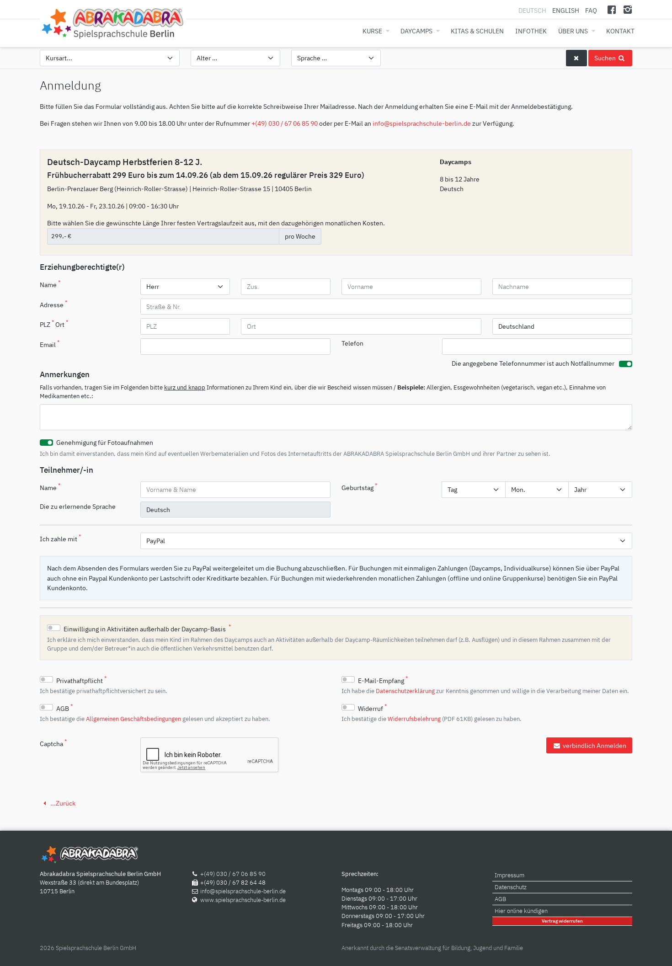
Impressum (509, 875)
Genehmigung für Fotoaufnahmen (104, 442)
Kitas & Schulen (477, 31)
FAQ (591, 10)
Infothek (531, 31)
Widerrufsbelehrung (414, 718)
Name (50, 284)
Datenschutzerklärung (405, 690)
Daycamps (416, 31)
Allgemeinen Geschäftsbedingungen (133, 718)
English (565, 10)
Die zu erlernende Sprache (78, 506)
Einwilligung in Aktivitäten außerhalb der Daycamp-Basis (147, 628)
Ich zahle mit (60, 538)
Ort (61, 324)
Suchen (605, 57)
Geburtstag (359, 487)
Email (49, 344)
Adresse (53, 304)
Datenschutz (511, 887)
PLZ (47, 324)
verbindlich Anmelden (593, 745)
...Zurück (62, 803)
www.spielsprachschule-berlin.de (243, 900)
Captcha (53, 743)
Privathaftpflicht (81, 680)
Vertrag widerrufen (562, 921)
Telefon (352, 343)
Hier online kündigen (521, 911)
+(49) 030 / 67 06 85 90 (284, 123)
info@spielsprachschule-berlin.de (422, 123)
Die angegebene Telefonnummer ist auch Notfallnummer (533, 363)
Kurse (372, 31)
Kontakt (620, 31)
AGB (64, 708)
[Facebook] (612, 9)
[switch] (625, 364)
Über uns (573, 31)
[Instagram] (627, 9)
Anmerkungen (65, 374)
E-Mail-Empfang (383, 680)
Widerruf (372, 708)
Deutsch (533, 10)
